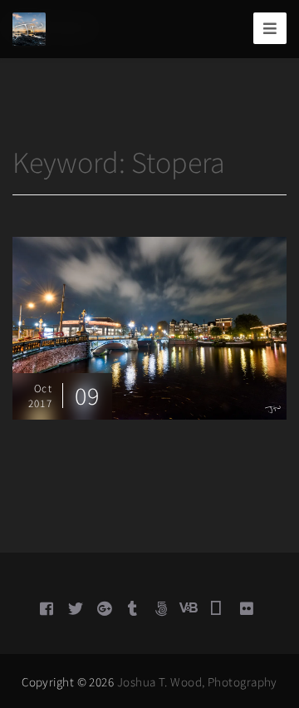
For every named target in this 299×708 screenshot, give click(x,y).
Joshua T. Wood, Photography (197, 682)
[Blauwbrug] (149, 326)
